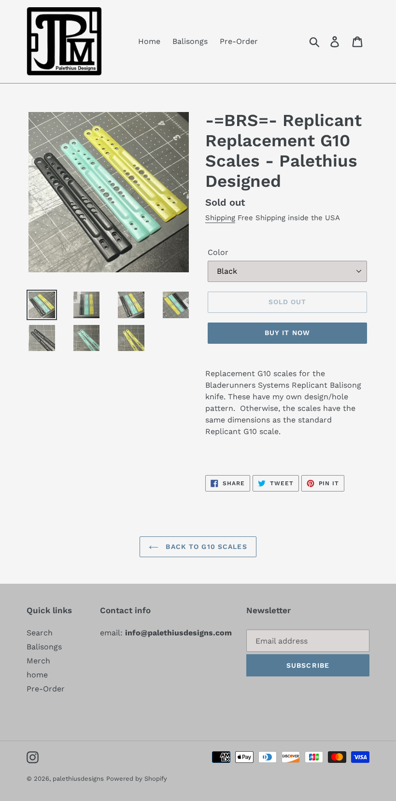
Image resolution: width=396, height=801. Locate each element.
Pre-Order (46, 688)
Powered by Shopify (136, 778)
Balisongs (44, 646)
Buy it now (287, 333)
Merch (38, 660)
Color (218, 252)
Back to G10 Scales (205, 546)
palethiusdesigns (78, 778)
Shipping (220, 217)
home (37, 674)
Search (40, 632)
